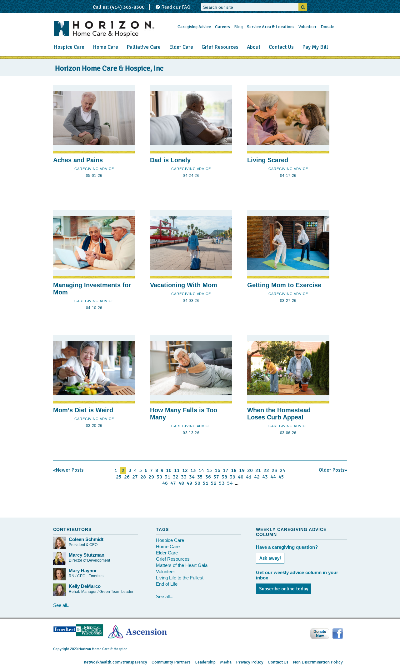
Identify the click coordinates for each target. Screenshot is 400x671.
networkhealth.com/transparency (115, 662)
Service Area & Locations (270, 26)
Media (226, 662)
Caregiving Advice (194, 26)
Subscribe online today (283, 589)
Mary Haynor (83, 570)
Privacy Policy (249, 662)
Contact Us (281, 47)
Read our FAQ (175, 7)
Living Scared (267, 160)
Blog (238, 26)
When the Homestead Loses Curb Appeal (279, 414)
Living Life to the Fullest (179, 577)
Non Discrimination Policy (318, 662)
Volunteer (307, 26)
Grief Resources (220, 47)
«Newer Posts (68, 470)
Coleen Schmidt (86, 539)
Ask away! (270, 558)
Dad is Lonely (170, 160)
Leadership (205, 662)
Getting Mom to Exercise (284, 285)
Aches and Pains (78, 160)
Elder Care (181, 47)
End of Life (167, 584)
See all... (62, 605)
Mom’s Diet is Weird (83, 410)
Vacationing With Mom (183, 285)
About (253, 47)
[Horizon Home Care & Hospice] (104, 29)
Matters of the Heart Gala (182, 565)
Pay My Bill (315, 47)
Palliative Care (144, 47)
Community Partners (171, 662)
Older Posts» (333, 470)
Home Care (105, 47)
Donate (327, 26)
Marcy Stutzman (86, 555)
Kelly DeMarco (85, 586)
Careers (222, 26)
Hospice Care (69, 47)
